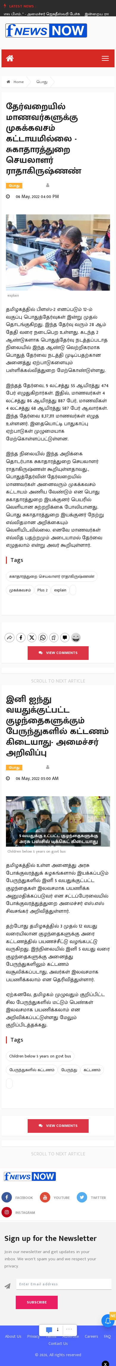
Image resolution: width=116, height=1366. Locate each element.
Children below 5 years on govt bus (40, 1056)
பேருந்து (69, 1069)
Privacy (33, 1336)
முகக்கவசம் (20, 590)
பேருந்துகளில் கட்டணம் (31, 1069)
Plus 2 (42, 590)
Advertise (70, 1336)
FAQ (107, 1336)
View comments (60, 652)
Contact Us (58, 1343)
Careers (91, 1336)
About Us (13, 1336)
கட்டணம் (92, 1069)
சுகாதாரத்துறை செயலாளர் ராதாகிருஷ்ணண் (51, 576)
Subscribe (37, 1302)
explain (60, 590)
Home (18, 82)
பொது (42, 82)
